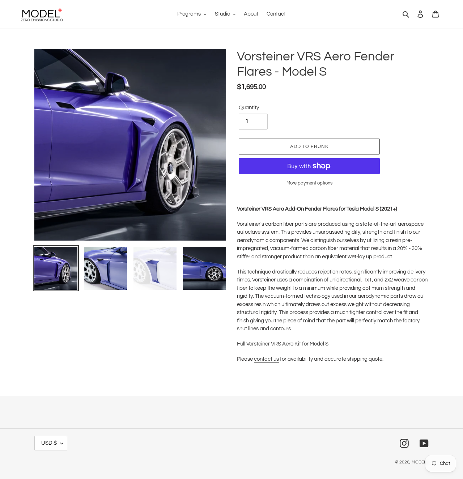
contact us (266, 359)
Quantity (249, 107)
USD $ (49, 443)
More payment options (309, 183)
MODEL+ (420, 462)
